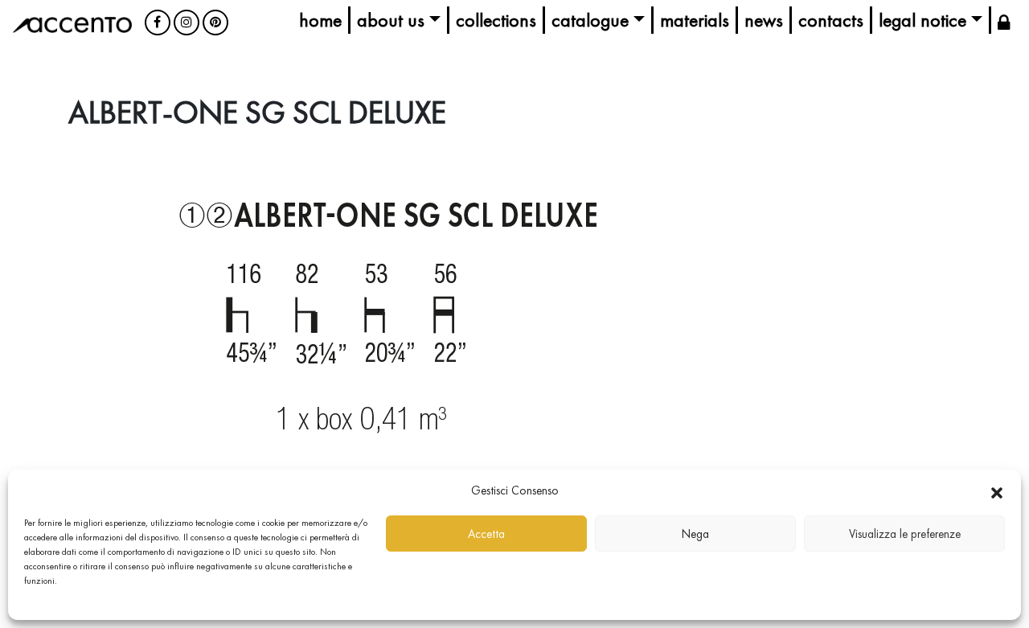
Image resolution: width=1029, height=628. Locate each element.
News (763, 19)
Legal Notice (922, 19)
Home (320, 19)
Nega (695, 534)
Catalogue (590, 19)
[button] (997, 490)
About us (390, 19)
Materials (694, 19)
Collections (496, 19)
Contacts (830, 19)
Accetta (486, 534)
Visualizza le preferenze (905, 534)
